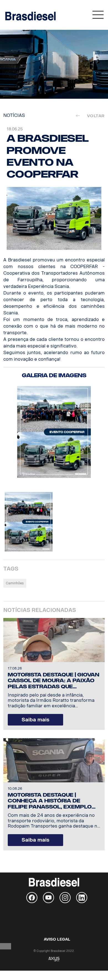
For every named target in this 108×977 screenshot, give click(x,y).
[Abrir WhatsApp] (94, 963)
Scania (54, 919)
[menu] (98, 16)
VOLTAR (94, 115)
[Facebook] (31, 897)
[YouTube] (48, 897)
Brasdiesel (30, 16)
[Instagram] (65, 897)
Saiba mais (35, 720)
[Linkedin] (81, 897)
